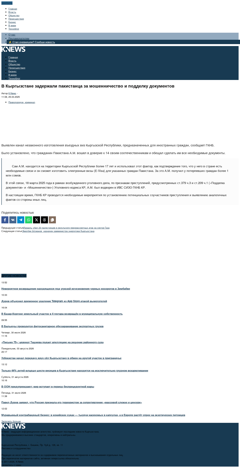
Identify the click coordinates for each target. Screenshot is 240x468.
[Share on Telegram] (20, 219)
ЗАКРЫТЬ (6, 3)
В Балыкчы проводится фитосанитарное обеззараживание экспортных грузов (52, 326)
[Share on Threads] (44, 219)
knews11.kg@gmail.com (51, 441)
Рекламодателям (18, 38)
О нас (11, 34)
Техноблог (13, 28)
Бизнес (12, 22)
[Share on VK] (12, 219)
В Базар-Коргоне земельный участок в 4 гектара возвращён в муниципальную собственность (62, 314)
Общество (13, 15)
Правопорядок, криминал (21, 102)
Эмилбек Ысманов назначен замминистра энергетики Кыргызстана (58, 231)
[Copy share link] (52, 219)
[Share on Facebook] (4, 219)
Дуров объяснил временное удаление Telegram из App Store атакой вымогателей (54, 301)
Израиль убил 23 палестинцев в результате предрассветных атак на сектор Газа (66, 227)
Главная (12, 8)
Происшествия (16, 18)
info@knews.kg (29, 441)
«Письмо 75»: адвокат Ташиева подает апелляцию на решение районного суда (52, 342)
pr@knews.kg (59, 448)
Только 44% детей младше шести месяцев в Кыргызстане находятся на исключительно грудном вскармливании (74, 370)
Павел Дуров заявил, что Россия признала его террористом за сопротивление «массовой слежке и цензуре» (71, 402)
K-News (12, 93)
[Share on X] (36, 219)
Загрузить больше (11, 421)
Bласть (12, 12)
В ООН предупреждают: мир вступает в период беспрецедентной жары (47, 386)
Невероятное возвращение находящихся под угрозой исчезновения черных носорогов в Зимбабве (65, 289)
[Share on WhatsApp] (28, 219)
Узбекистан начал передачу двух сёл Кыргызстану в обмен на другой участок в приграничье (61, 358)
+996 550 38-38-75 (41, 448)
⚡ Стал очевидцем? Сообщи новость (31, 42)
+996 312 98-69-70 (10, 441)
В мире (12, 25)
